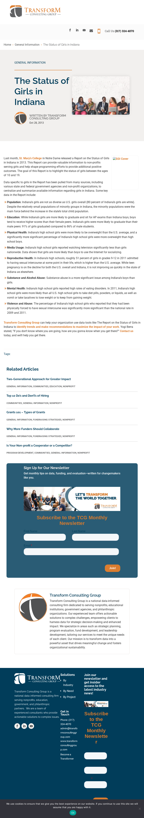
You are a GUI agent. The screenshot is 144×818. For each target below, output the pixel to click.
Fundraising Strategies (47, 419)
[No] (139, 808)
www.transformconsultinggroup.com (68, 745)
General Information (29, 62)
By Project (69, 697)
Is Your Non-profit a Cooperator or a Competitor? (39, 445)
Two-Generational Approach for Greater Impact (38, 379)
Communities (40, 386)
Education (56, 386)
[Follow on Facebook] (70, 30)
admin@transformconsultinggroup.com (68, 732)
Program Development (19, 452)
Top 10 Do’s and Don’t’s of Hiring (27, 395)
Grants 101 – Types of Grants (25, 412)
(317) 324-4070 (124, 31)
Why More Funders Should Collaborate (32, 429)
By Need (68, 691)
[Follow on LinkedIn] (77, 30)
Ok (72, 812)
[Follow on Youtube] (84, 30)
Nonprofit (69, 386)
